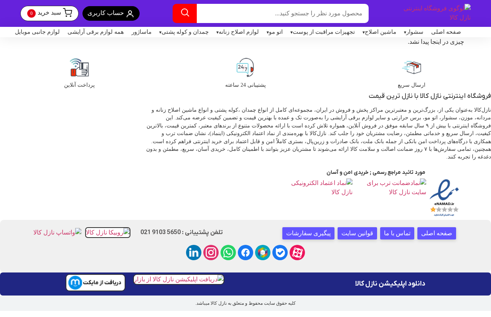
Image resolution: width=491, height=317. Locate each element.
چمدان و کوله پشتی (185, 32)
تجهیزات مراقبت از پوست (324, 32)
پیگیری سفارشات (308, 233)
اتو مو (276, 32)
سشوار (414, 32)
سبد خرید (45, 12)
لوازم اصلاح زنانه (239, 32)
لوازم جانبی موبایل (37, 32)
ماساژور (142, 32)
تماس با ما (397, 233)
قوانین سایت (357, 233)
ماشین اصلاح (380, 32)
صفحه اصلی (446, 32)
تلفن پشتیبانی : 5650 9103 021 (181, 232)
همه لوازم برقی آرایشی (96, 32)
